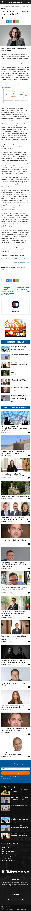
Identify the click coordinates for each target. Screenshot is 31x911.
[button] (2, 908)
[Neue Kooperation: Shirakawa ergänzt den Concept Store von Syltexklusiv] (5, 357)
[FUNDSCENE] (2, 18)
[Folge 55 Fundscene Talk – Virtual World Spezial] (5, 808)
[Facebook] (7, 21)
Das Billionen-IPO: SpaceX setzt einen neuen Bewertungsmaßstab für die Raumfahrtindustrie (13, 613)
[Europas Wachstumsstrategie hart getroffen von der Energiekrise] (15, 697)
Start (2, 6)
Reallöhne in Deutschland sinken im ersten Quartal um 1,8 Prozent (7, 293)
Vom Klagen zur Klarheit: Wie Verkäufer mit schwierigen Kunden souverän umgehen (14, 589)
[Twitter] (10, 21)
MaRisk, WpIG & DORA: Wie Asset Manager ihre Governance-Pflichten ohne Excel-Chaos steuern (19, 348)
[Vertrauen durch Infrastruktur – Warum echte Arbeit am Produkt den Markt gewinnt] (15, 652)
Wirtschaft (23, 267)
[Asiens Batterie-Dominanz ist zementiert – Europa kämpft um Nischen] (15, 744)
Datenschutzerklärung (6, 778)
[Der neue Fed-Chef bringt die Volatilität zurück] (5, 390)
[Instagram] (19, 899)
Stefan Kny (3, 455)
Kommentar (6, 6)
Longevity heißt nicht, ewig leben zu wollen (15, 497)
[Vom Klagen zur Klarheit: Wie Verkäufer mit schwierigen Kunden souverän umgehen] (15, 578)
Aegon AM (23, 259)
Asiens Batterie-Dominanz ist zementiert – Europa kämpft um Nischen (14, 754)
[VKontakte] (22, 899)
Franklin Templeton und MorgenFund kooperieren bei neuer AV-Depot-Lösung (19, 381)
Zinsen (3, 269)
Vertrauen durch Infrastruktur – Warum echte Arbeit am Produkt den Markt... (14, 661)
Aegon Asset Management (10, 267)
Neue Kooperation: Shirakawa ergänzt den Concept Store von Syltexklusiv (15, 452)
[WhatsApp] (17, 21)
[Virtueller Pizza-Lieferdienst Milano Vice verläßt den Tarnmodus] (5, 800)
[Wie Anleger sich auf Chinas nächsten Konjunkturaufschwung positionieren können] (15, 627)
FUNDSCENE (6, 17)
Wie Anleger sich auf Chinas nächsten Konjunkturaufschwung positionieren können (13, 638)
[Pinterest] (14, 21)
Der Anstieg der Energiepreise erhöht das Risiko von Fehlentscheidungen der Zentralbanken (14, 730)
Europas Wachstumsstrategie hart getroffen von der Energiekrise (12, 707)
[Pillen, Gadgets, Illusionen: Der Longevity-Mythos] (15, 674)
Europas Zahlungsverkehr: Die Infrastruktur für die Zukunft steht (12, 475)
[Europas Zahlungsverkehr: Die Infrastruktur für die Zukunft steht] (5, 365)
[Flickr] (15, 899)
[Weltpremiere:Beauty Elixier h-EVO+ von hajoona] (5, 792)
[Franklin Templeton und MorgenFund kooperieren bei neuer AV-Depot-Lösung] (5, 382)
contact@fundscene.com (13, 889)
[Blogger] (8, 899)
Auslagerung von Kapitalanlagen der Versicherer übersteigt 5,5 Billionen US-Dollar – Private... (14, 564)
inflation (18, 267)
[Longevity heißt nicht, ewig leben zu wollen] (5, 373)
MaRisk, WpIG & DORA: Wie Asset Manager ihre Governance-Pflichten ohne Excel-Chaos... (14, 428)
